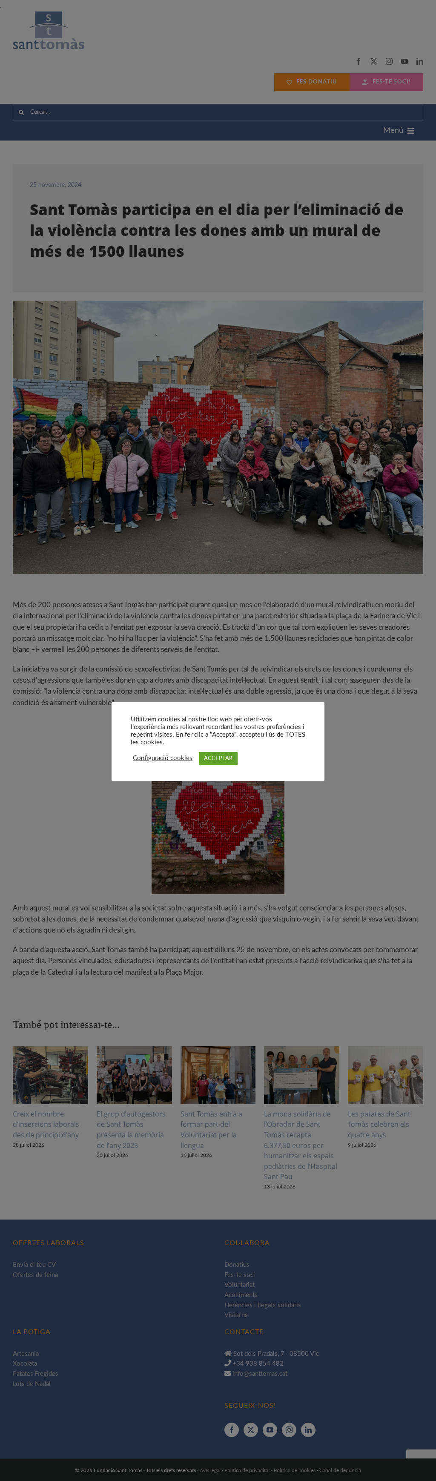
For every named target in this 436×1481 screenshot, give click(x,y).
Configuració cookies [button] (162, 758)
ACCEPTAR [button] (218, 758)
